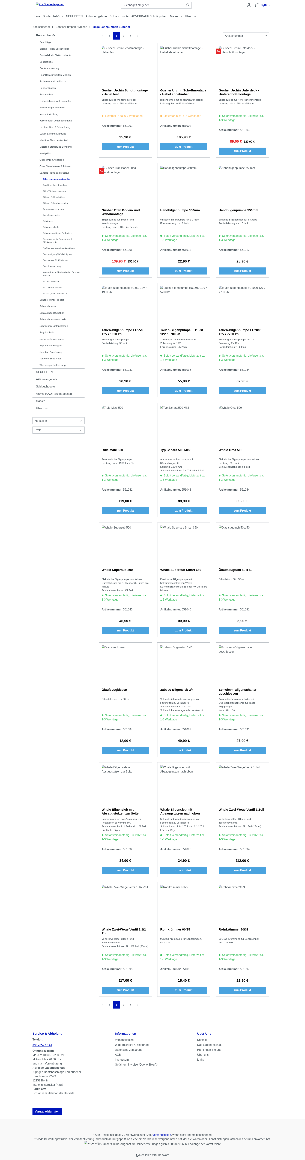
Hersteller (41, 420)
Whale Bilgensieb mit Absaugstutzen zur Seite (120, 811)
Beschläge (45, 42)
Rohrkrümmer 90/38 (234, 929)
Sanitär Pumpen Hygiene (54, 172)
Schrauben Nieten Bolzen (54, 325)
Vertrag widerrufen (47, 1111)
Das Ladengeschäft (209, 1044)
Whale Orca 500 (230, 450)
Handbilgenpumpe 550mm (238, 210)
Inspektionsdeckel (51, 215)
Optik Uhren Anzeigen (52, 159)
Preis (38, 429)
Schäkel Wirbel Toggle (52, 299)
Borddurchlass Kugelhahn (55, 185)
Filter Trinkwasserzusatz (54, 191)
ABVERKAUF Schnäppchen (54, 393)
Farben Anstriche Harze (53, 81)
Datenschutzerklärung (128, 1049)
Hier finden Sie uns (209, 1049)
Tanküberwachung (52, 266)
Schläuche (48, 221)
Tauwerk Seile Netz (50, 358)
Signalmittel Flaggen (51, 345)
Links (200, 1059)
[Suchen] (187, 5)
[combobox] (152, 5)
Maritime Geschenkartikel (54, 140)
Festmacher (46, 94)
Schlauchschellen (51, 227)
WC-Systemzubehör (52, 287)
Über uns (41, 408)
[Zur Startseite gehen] (50, 4)
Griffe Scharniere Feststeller (55, 101)
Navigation (45, 153)
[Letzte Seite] (137, 36)
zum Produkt (125, 146)
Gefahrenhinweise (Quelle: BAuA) (136, 1064)
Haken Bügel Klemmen (52, 107)
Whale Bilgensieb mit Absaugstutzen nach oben (180, 811)
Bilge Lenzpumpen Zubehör (56, 179)
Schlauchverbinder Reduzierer (58, 233)
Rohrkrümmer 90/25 (175, 929)
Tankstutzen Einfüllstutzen (55, 260)
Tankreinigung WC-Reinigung (57, 254)
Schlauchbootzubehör (52, 312)
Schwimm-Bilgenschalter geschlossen (237, 691)
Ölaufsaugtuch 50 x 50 (235, 570)
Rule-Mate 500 (112, 450)
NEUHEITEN (44, 372)
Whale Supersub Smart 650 (180, 570)
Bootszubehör (45, 35)
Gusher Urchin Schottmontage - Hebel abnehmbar (183, 92)
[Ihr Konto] (249, 4)
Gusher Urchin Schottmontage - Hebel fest (125, 92)
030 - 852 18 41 (42, 1045)
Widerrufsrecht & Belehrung (132, 1044)
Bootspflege (46, 61)
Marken (40, 400)
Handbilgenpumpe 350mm (180, 210)
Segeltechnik (47, 332)
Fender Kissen (48, 88)
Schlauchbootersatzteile (53, 319)
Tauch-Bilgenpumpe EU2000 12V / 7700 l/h (240, 332)
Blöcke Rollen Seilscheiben (55, 48)
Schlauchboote (48, 306)
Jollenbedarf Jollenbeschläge (56, 120)
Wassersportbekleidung (53, 365)
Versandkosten (124, 1039)
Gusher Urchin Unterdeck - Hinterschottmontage (239, 92)
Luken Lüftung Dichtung (53, 133)
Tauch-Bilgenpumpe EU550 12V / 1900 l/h (122, 332)
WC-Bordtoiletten (51, 281)
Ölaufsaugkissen (114, 689)
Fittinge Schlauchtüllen (54, 197)
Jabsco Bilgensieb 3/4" (177, 689)
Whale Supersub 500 (117, 570)
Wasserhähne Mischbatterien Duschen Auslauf (61, 274)
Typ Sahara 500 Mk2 (175, 450)
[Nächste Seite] (130, 36)
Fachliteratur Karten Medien (55, 74)
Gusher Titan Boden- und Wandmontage (121, 212)
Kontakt (202, 1039)
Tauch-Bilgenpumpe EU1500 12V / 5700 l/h (181, 332)
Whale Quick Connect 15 (55, 293)
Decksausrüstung (49, 68)
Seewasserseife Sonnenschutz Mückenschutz (58, 241)
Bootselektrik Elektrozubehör (55, 55)
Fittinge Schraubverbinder (55, 203)
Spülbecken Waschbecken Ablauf (59, 248)
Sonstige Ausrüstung (51, 352)
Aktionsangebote (46, 379)
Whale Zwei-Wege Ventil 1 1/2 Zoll (124, 931)
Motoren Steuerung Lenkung (56, 146)
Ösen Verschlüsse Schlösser (55, 166)
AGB (118, 1054)
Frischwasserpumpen (53, 209)
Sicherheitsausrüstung (52, 339)
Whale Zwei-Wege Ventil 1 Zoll (241, 809)
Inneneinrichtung (49, 114)
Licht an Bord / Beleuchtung (55, 127)
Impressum (122, 1059)
